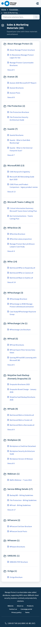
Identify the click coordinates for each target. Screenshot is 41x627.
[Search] (36, 16)
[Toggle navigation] (37, 3)
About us (20, 606)
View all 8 (11, 97)
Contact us (13, 609)
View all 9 (11, 429)
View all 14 (11, 282)
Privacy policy (16, 612)
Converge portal (26, 609)
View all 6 (11, 463)
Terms (27, 612)
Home (3, 9)
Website (10, 606)
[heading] (20, 44)
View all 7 (11, 155)
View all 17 (11, 510)
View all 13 (11, 191)
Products (30, 606)
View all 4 (11, 251)
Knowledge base (15, 9)
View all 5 (11, 70)
